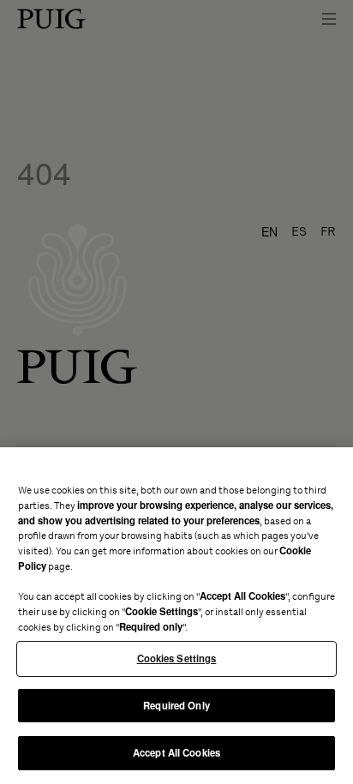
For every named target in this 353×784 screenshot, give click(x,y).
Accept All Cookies (176, 752)
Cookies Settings (177, 658)
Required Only (176, 705)
